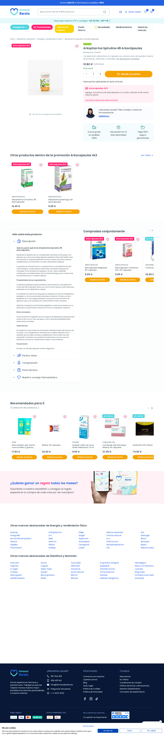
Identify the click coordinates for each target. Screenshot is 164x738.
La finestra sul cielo (144, 575)
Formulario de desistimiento (132, 692)
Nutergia (145, 535)
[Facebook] (84, 698)
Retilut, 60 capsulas (51, 445)
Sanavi (44, 572)
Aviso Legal (88, 685)
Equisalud (104, 565)
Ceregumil (84, 544)
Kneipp (52, 547)
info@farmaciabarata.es (62, 684)
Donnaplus (84, 541)
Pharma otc (112, 541)
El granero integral (109, 562)
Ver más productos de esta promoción (101, 100)
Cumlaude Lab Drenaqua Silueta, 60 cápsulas (114, 446)
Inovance (75, 568)
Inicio (12, 39)
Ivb (108, 547)
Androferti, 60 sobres (143, 445)
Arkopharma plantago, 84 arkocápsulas (60, 200)
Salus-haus (46, 568)
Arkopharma (55, 532)
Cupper (44, 565)
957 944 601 (56, 676)
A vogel (14, 568)
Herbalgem (140, 562)
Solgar (82, 535)
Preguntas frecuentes (60, 689)
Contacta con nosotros (93, 676)
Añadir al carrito (130, 74)
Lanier (82, 547)
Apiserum (83, 538)
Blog (85, 682)
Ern (50, 535)
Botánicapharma (115, 544)
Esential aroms (107, 568)
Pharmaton (16, 547)
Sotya (44, 562)
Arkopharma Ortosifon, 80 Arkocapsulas (24, 200)
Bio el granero (48, 575)
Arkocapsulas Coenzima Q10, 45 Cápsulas (127, 269)
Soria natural (77, 572)
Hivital (52, 544)
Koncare (14, 562)
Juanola (139, 568)
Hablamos (104, 116)
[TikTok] (97, 698)
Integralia (15, 535)
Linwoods (139, 578)
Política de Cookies (91, 688)
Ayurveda (76, 562)
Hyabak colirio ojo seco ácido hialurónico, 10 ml (83, 446)
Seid (51, 538)
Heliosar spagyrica (109, 578)
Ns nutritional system (20, 538)
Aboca (13, 541)
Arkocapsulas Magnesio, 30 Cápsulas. (96, 269)
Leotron (52, 541)
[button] (151, 11)
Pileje (81, 532)
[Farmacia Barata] (19, 11)
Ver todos (147, 155)
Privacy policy (88, 726)
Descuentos (125, 676)
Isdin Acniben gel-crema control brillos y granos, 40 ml (23, 446)
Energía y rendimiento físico (50, 39)
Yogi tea (14, 565)
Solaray (14, 532)
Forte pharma (107, 572)
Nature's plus (147, 547)
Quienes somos (90, 679)
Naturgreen (16, 575)
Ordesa (14, 572)
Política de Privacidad (92, 692)
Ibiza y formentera (144, 565)
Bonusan (145, 541)
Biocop (74, 578)
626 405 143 (56, 680)
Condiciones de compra (130, 682)
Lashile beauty (17, 578)
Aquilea (14, 544)
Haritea (103, 575)
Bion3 (143, 538)
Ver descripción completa (127, 59)
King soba (140, 572)
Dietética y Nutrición (26, 39)
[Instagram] (91, 698)
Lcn (108, 538)
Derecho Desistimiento (130, 688)
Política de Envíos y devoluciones (134, 685)
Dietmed (75, 565)
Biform (74, 575)
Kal (142, 532)
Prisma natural (113, 535)
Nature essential (114, 532)
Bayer (144, 544)
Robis (43, 578)
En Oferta (124, 679)
